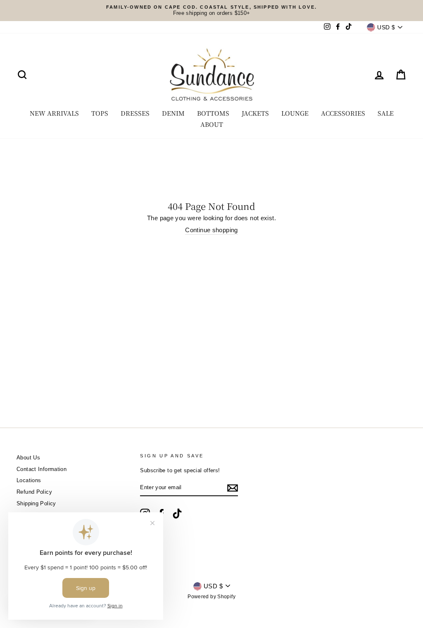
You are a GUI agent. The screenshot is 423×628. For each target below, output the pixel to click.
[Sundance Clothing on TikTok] (177, 514)
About (211, 124)
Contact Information (42, 469)
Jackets (255, 113)
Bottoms (213, 113)
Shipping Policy (36, 503)
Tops (99, 113)
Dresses (135, 113)
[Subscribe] (232, 488)
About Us (28, 457)
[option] (211, 10)
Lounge (295, 113)
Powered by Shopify (211, 596)
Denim (173, 113)
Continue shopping (211, 229)
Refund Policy (34, 492)
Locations (29, 480)
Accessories (343, 113)
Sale (386, 113)
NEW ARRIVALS (54, 113)
